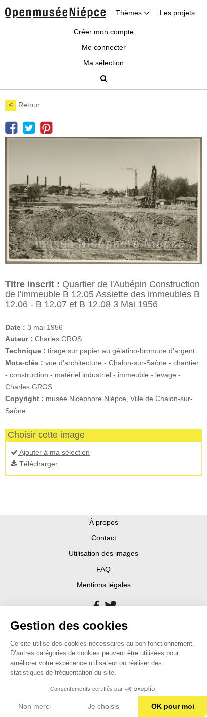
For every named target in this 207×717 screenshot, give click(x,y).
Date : (15, 327)
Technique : (25, 351)
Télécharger (37, 464)
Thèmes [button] (130, 13)
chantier (186, 363)
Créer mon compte (104, 32)
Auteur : (19, 339)
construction (29, 375)
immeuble (133, 375)
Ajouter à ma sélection (54, 452)
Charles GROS (28, 387)
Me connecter (104, 47)
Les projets (177, 13)
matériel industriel (83, 375)
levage (165, 375)
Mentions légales (104, 585)
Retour (24, 105)
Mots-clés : (24, 363)
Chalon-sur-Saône (138, 363)
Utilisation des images (103, 553)
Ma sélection (103, 63)
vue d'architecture (73, 363)
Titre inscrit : (32, 284)
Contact (103, 538)
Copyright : (24, 398)
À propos (103, 522)
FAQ (103, 569)
